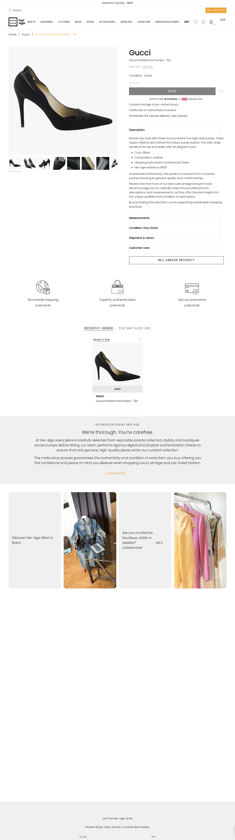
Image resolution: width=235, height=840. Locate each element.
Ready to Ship (101, 339)
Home (13, 34)
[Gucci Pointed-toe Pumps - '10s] (118, 368)
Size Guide (147, 66)
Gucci (26, 34)
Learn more (43, 305)
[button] (46, 22)
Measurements (139, 218)
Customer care (139, 248)
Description (137, 130)
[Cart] (211, 22)
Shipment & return (141, 238)
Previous (8, 101)
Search (15, 10)
